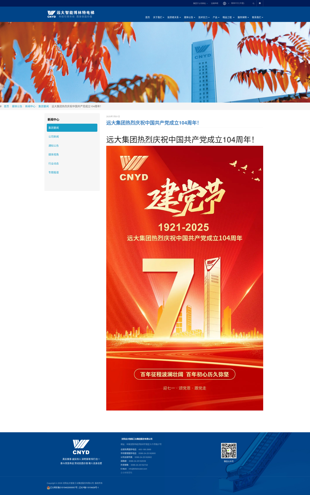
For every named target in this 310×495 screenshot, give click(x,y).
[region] (155, 62)
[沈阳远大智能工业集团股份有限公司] (72, 14)
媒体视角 (53, 154)
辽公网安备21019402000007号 (64, 487)
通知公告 (53, 145)
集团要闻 (43, 106)
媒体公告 (188, 17)
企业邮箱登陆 (126, 472)
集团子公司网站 (199, 3)
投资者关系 (173, 17)
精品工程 (227, 17)
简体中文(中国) (237, 3)
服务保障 (242, 17)
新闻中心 (30, 106)
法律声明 (214, 3)
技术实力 (202, 17)
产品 (215, 17)
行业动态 (53, 163)
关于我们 (157, 17)
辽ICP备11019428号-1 (89, 487)
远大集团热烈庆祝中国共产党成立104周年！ (154, 122)
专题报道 (53, 172)
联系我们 (256, 17)
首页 (147, 17)
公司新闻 (53, 136)
